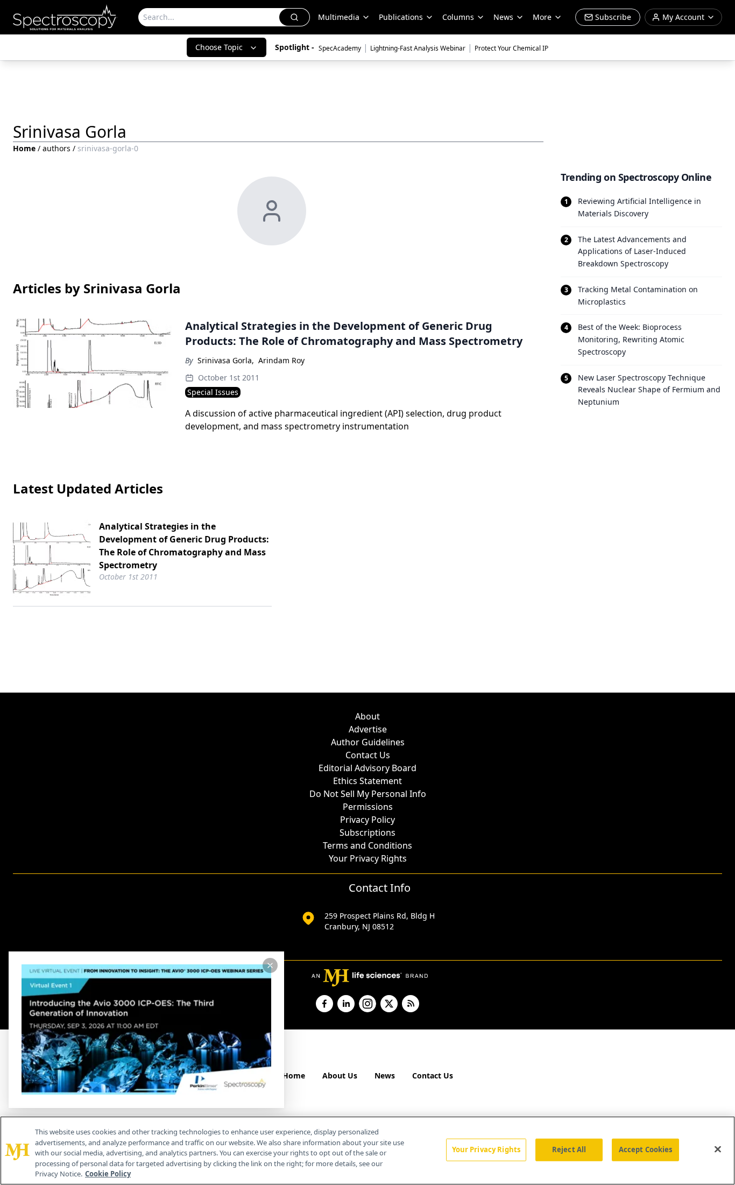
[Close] (718, 1149)
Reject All (569, 1149)
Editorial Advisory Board (367, 768)
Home (24, 148)
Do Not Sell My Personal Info (367, 794)
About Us (339, 1075)
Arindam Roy (281, 360)
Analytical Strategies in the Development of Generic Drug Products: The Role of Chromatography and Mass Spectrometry (184, 545)
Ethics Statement (367, 781)
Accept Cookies (646, 1149)
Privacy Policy (367, 820)
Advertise (368, 729)
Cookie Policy (108, 1174)
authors (56, 148)
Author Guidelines (368, 742)
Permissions (368, 807)
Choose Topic (219, 47)
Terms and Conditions (367, 845)
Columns (458, 17)
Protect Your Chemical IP (511, 48)
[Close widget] (270, 965)
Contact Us (367, 755)
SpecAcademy (340, 48)
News (384, 1075)
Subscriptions (367, 832)
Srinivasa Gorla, (225, 360)
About (367, 716)
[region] (367, 1150)
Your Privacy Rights (368, 858)
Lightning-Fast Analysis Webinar (417, 48)
